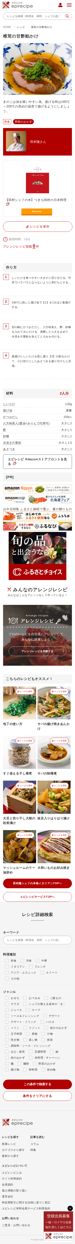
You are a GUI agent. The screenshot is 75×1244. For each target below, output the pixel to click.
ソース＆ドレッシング (25, 1015)
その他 (15, 978)
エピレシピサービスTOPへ (37, 896)
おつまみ (34, 998)
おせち (15, 998)
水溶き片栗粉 (12, 442)
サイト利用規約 (12, 1178)
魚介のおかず (58, 1027)
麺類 (26, 1063)
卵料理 (33, 1069)
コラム (34, 1143)
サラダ (15, 1003)
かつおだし (10, 417)
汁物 (50, 1033)
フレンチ (40, 966)
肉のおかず (18, 1057)
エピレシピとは (12, 1172)
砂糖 (6, 436)
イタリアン (18, 966)
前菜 (50, 1039)
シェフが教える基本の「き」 (47, 1003)
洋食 (29, 960)
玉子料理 (16, 1033)
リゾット (34, 1027)
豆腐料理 (40, 1051)
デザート (54, 1015)
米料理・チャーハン (47, 1057)
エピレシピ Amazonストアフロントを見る (37, 461)
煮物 (35, 1033)
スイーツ (51, 972)
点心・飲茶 (18, 1051)
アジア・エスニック (23, 972)
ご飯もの (55, 998)
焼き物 (15, 1039)
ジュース (16, 1009)
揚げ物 (15, 1069)
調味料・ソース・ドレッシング (31, 1045)
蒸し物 (33, 1039)
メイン (15, 1027)
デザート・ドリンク (23, 1021)
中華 (44, 960)
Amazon (36, 211)
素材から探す (10, 1155)
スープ (36, 1009)
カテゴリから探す (13, 1149)
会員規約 (7, 1184)
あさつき (9, 449)
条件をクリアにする (37, 1095)
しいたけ (9, 404)
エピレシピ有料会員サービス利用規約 (26, 1208)
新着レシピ (9, 1143)
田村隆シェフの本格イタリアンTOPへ (37, 883)
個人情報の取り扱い (15, 1190)
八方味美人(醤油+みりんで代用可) (26, 423)
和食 (14, 960)
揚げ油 (7, 410)
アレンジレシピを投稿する (37, 651)
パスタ (50, 1021)
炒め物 (51, 1069)
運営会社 (7, 1196)
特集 (33, 1149)
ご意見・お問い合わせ (16, 1225)
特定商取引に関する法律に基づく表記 (26, 1202)
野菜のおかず (47, 1063)
